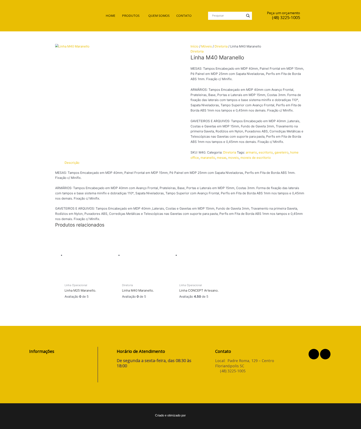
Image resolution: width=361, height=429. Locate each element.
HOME (110, 15)
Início (194, 46)
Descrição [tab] (72, 163)
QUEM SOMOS (159, 15)
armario (251, 152)
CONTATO (184, 15)
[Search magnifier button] (248, 16)
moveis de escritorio (255, 158)
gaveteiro (282, 152)
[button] (132, 15)
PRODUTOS (131, 15)
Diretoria (221, 46)
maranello (208, 158)
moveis (233, 158)
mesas (221, 158)
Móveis (206, 46)
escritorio (266, 152)
